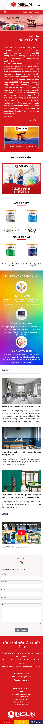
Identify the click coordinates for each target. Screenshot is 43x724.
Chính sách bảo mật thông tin (21, 694)
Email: (3, 589)
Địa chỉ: (3, 597)
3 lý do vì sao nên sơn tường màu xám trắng (21, 406)
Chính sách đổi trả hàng (21, 702)
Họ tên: (3, 574)
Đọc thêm (32, 120)
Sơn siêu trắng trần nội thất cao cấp (10, 231)
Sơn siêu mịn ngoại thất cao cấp (10, 265)
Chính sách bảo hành (21, 697)
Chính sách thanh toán (22, 704)
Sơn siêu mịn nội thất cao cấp (32, 231)
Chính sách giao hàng (21, 699)
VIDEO (5, 514)
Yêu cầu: (5, 605)
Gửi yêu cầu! (21, 630)
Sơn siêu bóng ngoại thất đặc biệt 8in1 (32, 265)
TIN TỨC (6, 370)
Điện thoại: (4, 582)
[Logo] (21, 5)
